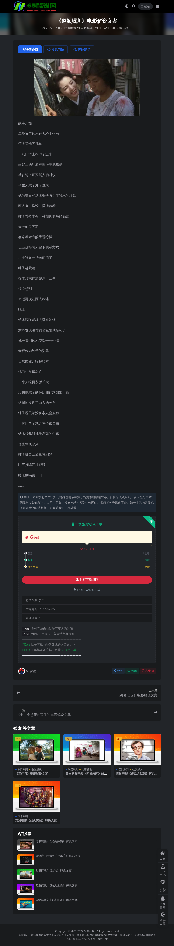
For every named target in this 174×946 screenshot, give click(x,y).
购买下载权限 (88, 579)
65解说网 (89, 931)
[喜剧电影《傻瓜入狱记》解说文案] (137, 750)
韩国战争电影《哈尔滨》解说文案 (58, 856)
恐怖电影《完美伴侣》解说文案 (57, 841)
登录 (147, 6)
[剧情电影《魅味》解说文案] (25, 874)
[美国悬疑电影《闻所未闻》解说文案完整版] (86, 750)
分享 (120, 670)
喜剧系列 (123, 769)
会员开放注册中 (99, 939)
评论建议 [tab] (84, 49)
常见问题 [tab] (57, 49)
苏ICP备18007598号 (78, 939)
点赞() (149, 670)
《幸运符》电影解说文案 (31, 773)
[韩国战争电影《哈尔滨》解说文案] (25, 859)
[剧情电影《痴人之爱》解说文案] (25, 889)
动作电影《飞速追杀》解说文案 (57, 900)
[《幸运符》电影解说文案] (36, 750)
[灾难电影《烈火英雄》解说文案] (36, 796)
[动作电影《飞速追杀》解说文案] (25, 904)
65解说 (31, 671)
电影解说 (87, 28)
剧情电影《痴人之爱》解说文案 (57, 885)
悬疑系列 (73, 769)
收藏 (134, 670)
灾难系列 (23, 816)
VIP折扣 (89, 549)
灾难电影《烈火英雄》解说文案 (36, 820)
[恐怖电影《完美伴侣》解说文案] (25, 845)
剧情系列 (74, 28)
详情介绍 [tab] (31, 49)
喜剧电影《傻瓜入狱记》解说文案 (137, 775)
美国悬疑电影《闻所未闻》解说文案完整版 (86, 775)
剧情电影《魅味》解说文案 (54, 870)
